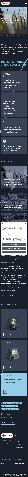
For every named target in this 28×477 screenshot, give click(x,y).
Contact (18, 459)
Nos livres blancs (6, 466)
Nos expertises (19, 447)
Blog (2, 463)
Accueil (2, 35)
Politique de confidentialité (19, 240)
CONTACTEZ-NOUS (7, 295)
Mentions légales (6, 474)
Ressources (5, 459)
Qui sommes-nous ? (20, 450)
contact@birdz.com (20, 463)
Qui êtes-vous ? (19, 439)
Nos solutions (18, 442)
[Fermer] (25, 223)
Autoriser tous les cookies (14, 248)
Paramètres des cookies (17, 475)
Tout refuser (14, 244)
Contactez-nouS (7, 422)
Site (16, 435)
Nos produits (18, 444)
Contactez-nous (19, 453)
